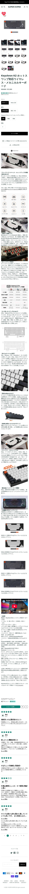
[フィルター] (22, 706)
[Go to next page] (24, 836)
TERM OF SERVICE (14, 882)
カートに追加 (14, 133)
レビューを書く (10, 706)
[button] (5, 93)
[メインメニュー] (2, 7)
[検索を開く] (4, 7)
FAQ (11, 880)
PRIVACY (5, 882)
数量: (2, 123)
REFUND (22, 880)
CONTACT (23, 882)
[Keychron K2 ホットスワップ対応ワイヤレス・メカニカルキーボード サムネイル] (4, 43)
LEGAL (16, 880)
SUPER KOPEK (14, 7)
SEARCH (6, 880)
